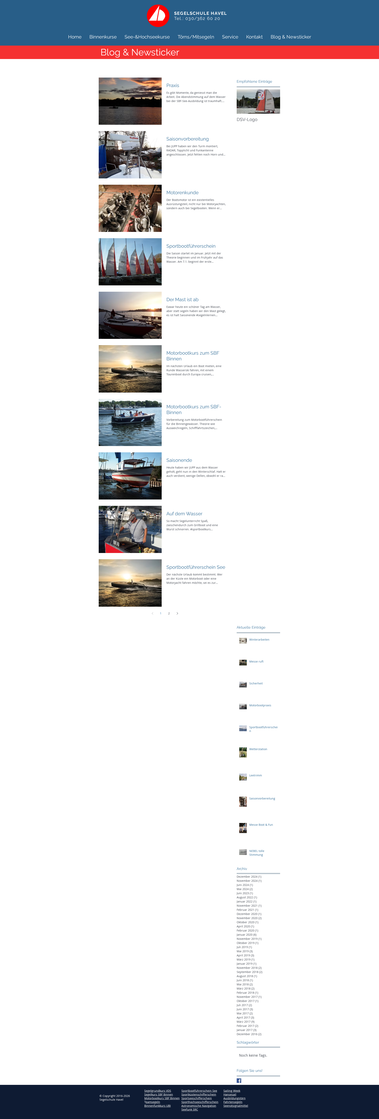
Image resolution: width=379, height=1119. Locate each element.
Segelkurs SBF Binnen (158, 1094)
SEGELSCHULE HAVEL (200, 13)
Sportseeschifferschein (196, 1098)
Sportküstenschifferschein (198, 1094)
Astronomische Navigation (198, 1106)
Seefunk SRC (189, 1109)
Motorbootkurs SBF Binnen (162, 1098)
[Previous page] (152, 613)
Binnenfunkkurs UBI (157, 1106)
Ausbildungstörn (234, 1098)
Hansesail (229, 1094)
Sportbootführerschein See (199, 1091)
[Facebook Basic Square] (239, 1080)
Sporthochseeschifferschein (199, 1102)
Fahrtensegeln (232, 1102)
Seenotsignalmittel (235, 1106)
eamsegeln (153, 1102)
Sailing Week (231, 1091)
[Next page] (177, 613)
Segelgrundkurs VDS (157, 1091)
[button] (103, 36)
